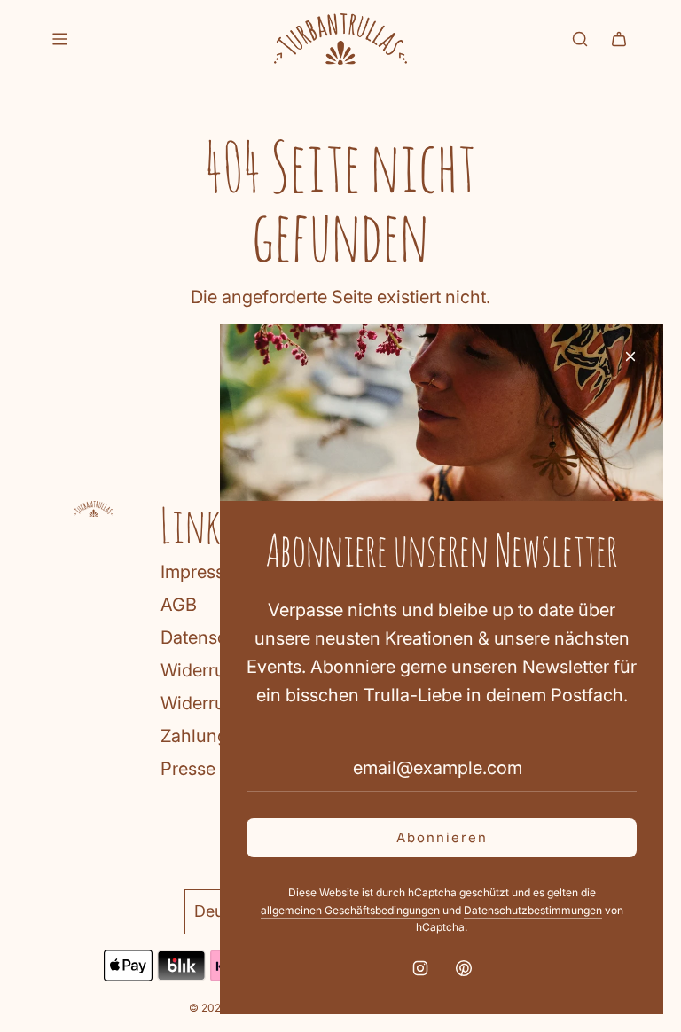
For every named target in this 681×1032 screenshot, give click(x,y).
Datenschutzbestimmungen (533, 910)
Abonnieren (442, 837)
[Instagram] (420, 968)
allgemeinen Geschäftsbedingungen (350, 910)
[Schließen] (630, 356)
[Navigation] (59, 39)
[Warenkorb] (618, 39)
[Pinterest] (463, 968)
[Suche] (579, 39)
